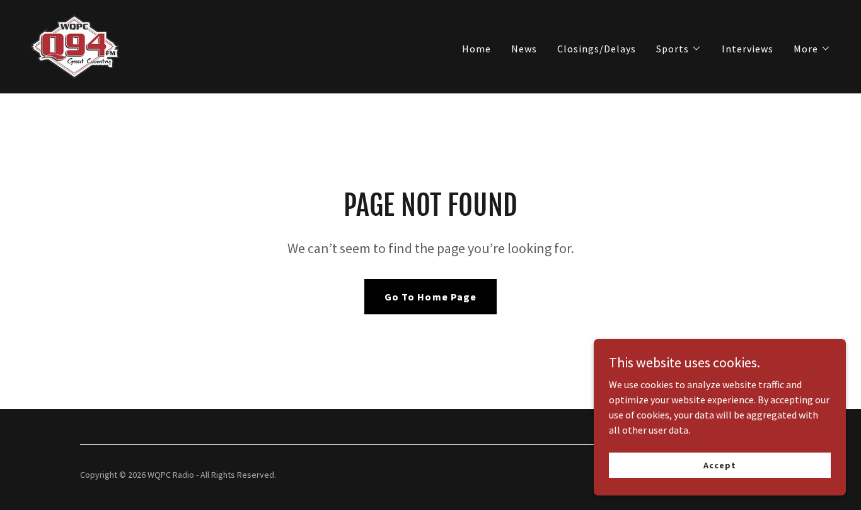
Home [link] (476, 48)
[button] (679, 48)
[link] (74, 45)
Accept (719, 464)
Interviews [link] (747, 48)
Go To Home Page (430, 296)
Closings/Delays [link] (596, 48)
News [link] (524, 48)
